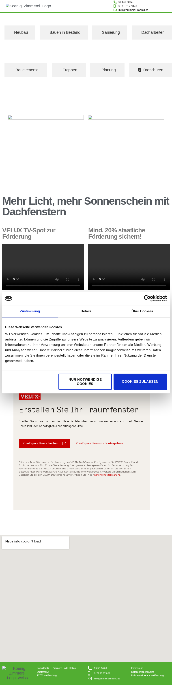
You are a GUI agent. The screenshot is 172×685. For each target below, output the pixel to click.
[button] (85, 6)
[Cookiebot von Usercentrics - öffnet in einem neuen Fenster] (147, 298)
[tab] (19, 32)
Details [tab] (86, 311)
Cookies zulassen (140, 381)
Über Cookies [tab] (142, 311)
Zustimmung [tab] (30, 311)
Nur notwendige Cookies (85, 382)
